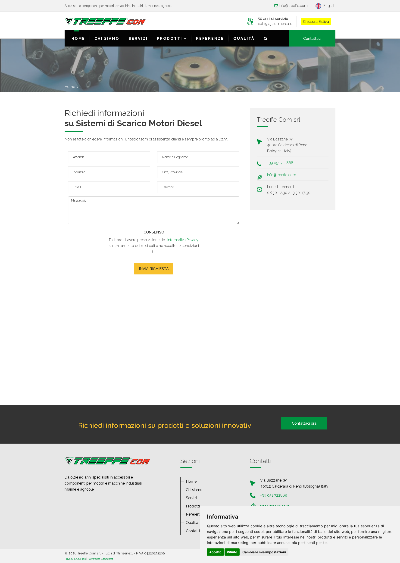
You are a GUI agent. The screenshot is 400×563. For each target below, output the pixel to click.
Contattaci (312, 38)
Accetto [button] (215, 552)
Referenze (210, 38)
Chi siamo (106, 38)
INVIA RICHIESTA (154, 269)
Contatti (193, 531)
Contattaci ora (304, 423)
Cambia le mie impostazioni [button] (264, 552)
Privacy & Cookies (75, 558)
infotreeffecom (293, 5)
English (329, 5)
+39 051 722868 (280, 163)
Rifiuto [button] (232, 552)
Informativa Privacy (182, 240)
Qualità (244, 38)
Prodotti (170, 38)
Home (78, 38)
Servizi (138, 38)
